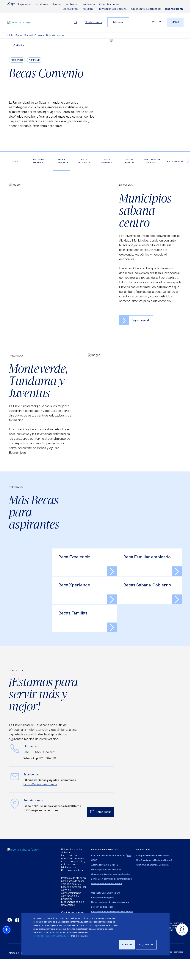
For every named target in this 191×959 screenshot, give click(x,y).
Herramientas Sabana (112, 8)
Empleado (88, 4)
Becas (18, 35)
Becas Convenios (55, 35)
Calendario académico (146, 8)
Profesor (71, 4)
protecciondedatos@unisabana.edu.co (51, 936)
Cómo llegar (103, 812)
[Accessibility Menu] (6, 930)
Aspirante (24, 4)
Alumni (57, 4)
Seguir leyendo (141, 320)
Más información (79, 936)
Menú (175, 22)
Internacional (174, 8)
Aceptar (127, 944)
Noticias (88, 8)
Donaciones (70, 8)
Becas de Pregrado (34, 35)
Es (153, 21)
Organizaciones (109, 4)
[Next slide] (188, 161)
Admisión (118, 22)
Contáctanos (93, 22)
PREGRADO (17, 60)
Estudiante (41, 4)
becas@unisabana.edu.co (40, 784)
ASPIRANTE (34, 60)
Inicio (10, 35)
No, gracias (146, 944)
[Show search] (75, 22)
